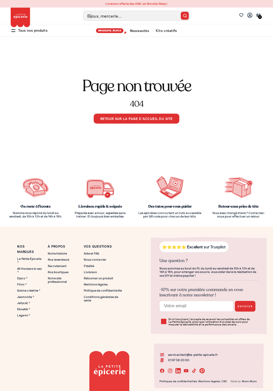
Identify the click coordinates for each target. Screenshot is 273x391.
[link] (249, 16)
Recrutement (57, 266)
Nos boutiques (58, 272)
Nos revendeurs (58, 259)
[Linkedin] (178, 370)
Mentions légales (96, 284)
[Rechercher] (185, 16)
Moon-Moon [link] (249, 381)
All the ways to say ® (29, 270)
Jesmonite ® (25, 297)
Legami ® (23, 315)
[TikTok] (194, 370)
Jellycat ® (23, 303)
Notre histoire (57, 253)
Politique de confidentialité (103, 290)
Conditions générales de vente (101, 298)
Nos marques (25, 249)
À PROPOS (56, 246)
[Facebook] (162, 370)
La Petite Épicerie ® (29, 260)
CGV (224, 381)
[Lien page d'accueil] (20, 17)
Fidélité (89, 266)
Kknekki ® (23, 309)
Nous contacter (95, 259)
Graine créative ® (29, 290)
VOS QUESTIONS (98, 246)
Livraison (90, 272)
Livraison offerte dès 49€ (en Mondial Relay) (136, 3)
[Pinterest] (202, 370)
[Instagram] (170, 370)
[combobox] (136, 16)
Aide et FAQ (91, 253)
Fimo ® (22, 284)
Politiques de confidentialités (178, 381)
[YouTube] (186, 370)
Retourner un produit (98, 278)
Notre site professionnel (57, 279)
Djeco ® (22, 278)
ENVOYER (245, 306)
